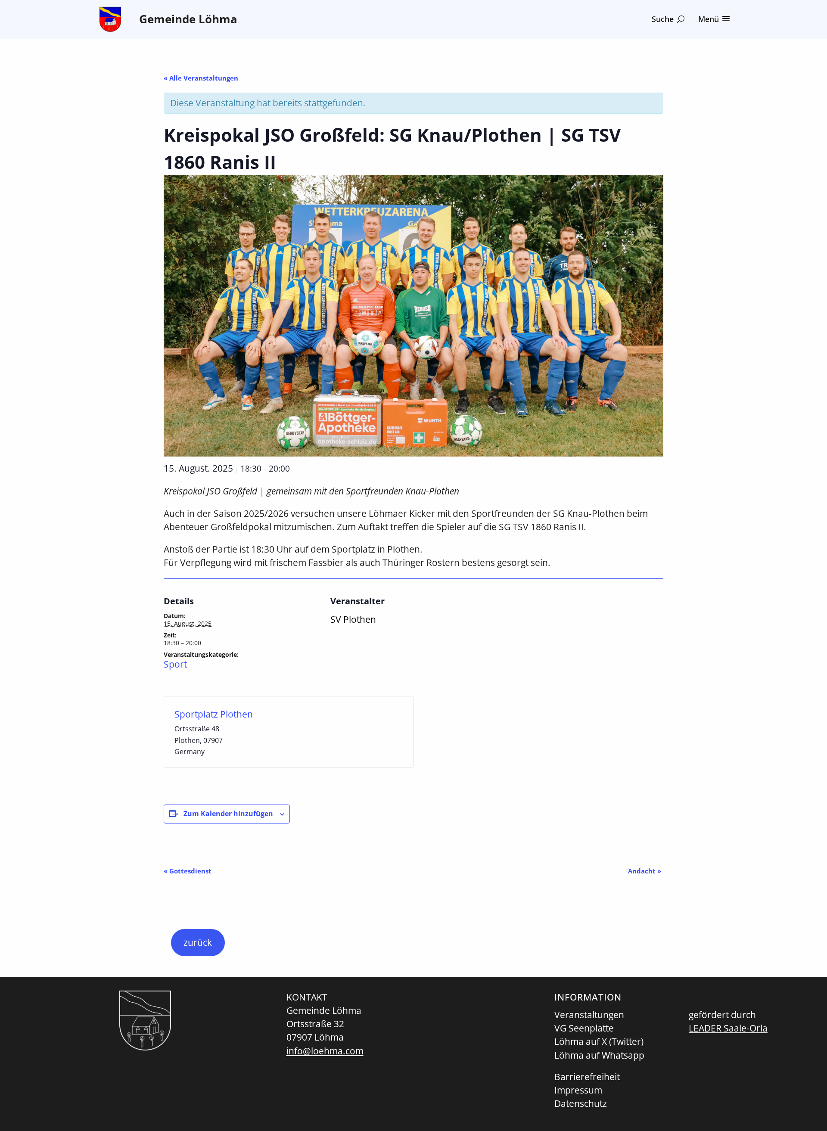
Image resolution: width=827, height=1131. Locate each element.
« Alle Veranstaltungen (201, 78)
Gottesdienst (187, 871)
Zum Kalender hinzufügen (228, 813)
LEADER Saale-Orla (728, 1028)
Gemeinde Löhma (188, 19)
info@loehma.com (325, 1051)
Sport (175, 664)
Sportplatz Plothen (213, 714)
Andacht (644, 871)
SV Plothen (353, 619)
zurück (197, 942)
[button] (668, 19)
